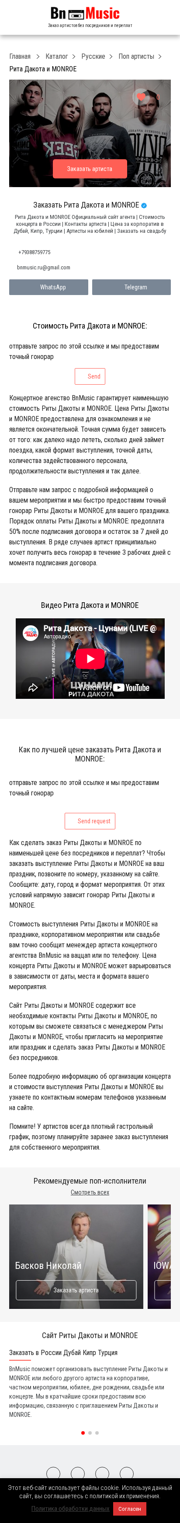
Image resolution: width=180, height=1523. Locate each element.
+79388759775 (34, 252)
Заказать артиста (76, 1290)
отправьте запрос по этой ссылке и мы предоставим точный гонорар (84, 361)
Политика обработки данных (70, 1509)
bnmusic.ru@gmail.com (43, 267)
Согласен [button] (129, 1509)
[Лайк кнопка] (141, 97)
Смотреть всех (90, 1192)
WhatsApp (53, 287)
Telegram (136, 287)
